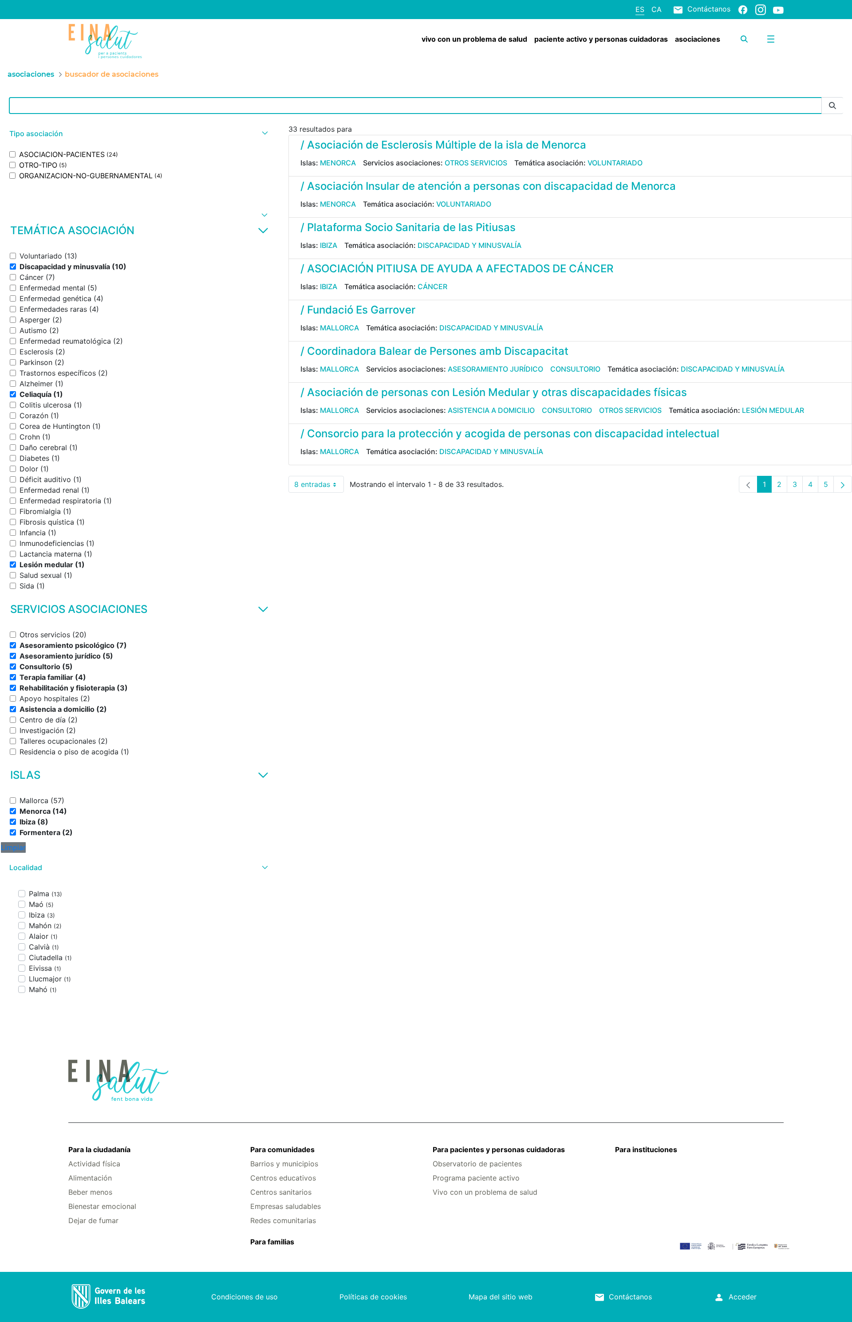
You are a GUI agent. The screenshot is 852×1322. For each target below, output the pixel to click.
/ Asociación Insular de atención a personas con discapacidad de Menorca (488, 186)
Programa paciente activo (476, 1177)
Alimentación (90, 1177)
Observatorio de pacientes (477, 1163)
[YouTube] (778, 9)
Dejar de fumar (93, 1220)
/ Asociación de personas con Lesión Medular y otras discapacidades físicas (493, 392)
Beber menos (90, 1192)
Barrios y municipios (284, 1163)
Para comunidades (282, 1149)
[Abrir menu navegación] (771, 39)
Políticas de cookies (373, 1296)
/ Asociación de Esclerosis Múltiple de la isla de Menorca (443, 144)
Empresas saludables (285, 1206)
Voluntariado (615, 162)
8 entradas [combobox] (319, 486)
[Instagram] (760, 9)
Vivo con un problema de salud (485, 1192)
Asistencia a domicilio (491, 410)
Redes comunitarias (283, 1220)
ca (656, 9)
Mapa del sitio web (500, 1296)
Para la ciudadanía (99, 1149)
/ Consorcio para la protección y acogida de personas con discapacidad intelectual (509, 433)
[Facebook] (743, 9)
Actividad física (94, 1163)
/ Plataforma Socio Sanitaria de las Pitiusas (408, 227)
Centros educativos (283, 1177)
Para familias (272, 1241)
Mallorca (339, 327)
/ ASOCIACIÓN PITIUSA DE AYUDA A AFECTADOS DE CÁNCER (456, 268)
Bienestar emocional (102, 1206)
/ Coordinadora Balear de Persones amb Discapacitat (434, 351)
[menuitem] (474, 39)
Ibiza (328, 245)
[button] (137, 133)
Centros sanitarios (281, 1192)
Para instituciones (646, 1149)
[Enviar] (832, 106)
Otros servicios (476, 162)
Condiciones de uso (244, 1296)
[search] (744, 39)
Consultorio (575, 369)
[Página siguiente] (842, 484)
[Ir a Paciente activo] (128, 41)
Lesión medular (773, 410)
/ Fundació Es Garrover (357, 309)
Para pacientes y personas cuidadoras (499, 1149)
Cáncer (432, 286)
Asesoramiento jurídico (495, 369)
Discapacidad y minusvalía (469, 245)
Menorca (338, 162)
